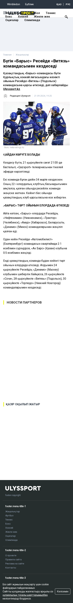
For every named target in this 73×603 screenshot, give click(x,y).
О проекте (10, 555)
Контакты (10, 567)
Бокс (8, 16)
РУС (68, 4)
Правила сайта (13, 559)
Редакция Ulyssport (20, 95)
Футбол (34, 13)
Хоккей (23, 16)
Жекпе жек (42, 16)
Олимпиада (32, 20)
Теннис (51, 13)
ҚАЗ (59, 4)
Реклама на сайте (14, 563)
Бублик (29, 4)
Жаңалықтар (14, 13)
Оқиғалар (11, 20)
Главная (7, 55)
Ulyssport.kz (11, 89)
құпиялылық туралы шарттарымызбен (25, 595)
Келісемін (62, 591)
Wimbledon (13, 4)
